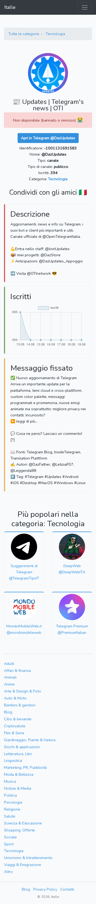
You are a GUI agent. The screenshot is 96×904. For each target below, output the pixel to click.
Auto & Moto (15, 698)
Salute (9, 816)
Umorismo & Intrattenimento (28, 857)
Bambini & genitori (19, 705)
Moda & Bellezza (18, 774)
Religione (12, 809)
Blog (8, 712)
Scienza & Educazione (23, 823)
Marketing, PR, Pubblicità (25, 767)
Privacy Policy (45, 889)
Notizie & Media (17, 788)
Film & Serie (14, 733)
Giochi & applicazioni (22, 746)
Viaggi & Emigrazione (22, 864)
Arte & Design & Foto (22, 691)
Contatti (67, 889)
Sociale (10, 837)
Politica (10, 795)
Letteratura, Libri (18, 753)
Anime (9, 684)
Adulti (9, 663)
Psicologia (13, 802)
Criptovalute (14, 726)
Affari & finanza (17, 670)
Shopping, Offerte (19, 830)
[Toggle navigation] (85, 7)
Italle (9, 7)
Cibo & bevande (17, 719)
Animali (10, 677)
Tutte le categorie (23, 33)
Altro (8, 871)
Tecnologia (55, 33)
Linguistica (13, 760)
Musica (10, 781)
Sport (9, 844)
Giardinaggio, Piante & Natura (29, 740)
